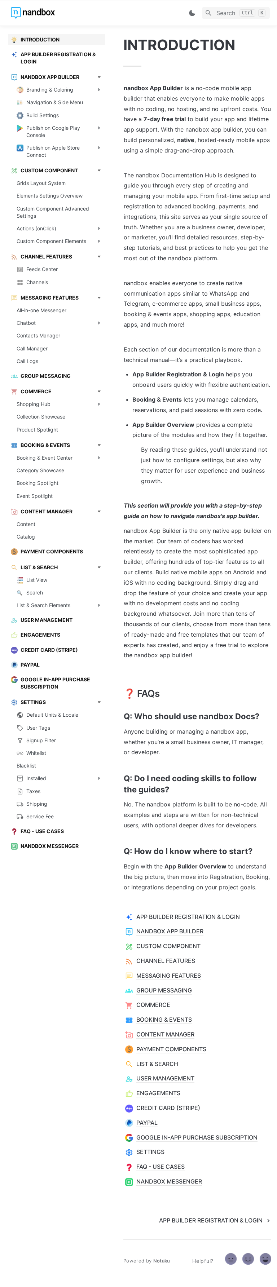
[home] (61, 13)
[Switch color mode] (192, 13)
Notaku (161, 1261)
